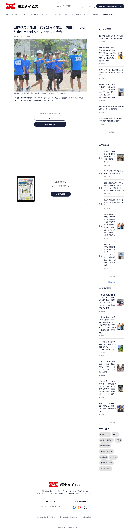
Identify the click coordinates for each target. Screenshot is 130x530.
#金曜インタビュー (106, 440)
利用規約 (54, 517)
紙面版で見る (107, 14)
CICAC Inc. (75, 527)
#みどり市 (113, 457)
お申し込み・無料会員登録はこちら (110, 6)
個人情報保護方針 (42, 517)
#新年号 (118, 440)
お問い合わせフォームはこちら (50, 506)
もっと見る (112, 132)
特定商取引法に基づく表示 (68, 517)
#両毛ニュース (105, 434)
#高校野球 (103, 457)
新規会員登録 (50, 124)
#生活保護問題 (105, 446)
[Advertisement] (50, 150)
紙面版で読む (61, 194)
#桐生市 (115, 434)
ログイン (50, 118)
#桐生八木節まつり (106, 451)
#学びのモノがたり (106, 463)
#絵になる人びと (105, 468)
